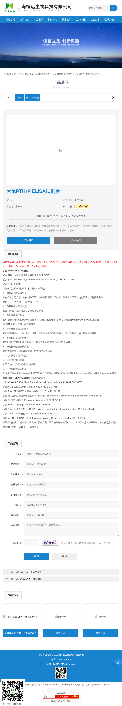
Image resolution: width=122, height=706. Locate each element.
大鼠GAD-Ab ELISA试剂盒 (28, 572)
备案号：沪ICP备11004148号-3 (58, 685)
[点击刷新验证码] (50, 543)
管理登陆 (96, 685)
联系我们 (109, 19)
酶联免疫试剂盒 (44, 74)
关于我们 (24, 19)
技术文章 (66, 19)
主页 (20, 74)
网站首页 (10, 19)
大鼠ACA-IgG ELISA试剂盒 (28, 579)
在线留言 (95, 19)
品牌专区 (81, 19)
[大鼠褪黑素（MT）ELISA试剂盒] (20, 617)
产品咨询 (28, 240)
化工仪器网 (87, 685)
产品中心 (29, 74)
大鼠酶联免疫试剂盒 (65, 74)
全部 (20, 97)
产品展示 (38, 19)
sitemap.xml (105, 685)
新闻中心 (52, 19)
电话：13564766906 (61, 659)
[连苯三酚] (60, 617)
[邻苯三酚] (100, 617)
